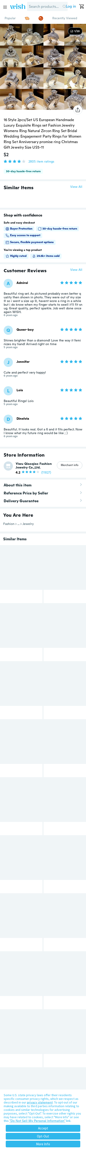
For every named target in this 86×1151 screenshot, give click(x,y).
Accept (43, 1128)
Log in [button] (71, 6)
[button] (64, 6)
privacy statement (40, 1102)
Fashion (8, 524)
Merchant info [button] (69, 465)
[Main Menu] (5, 7)
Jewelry (28, 524)
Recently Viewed (64, 18)
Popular (10, 18)
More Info (43, 1144)
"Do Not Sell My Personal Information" (37, 1121)
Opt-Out (43, 1136)
